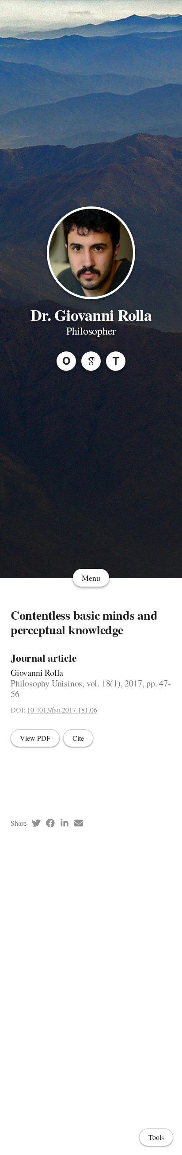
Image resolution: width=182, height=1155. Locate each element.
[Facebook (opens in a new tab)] (50, 823)
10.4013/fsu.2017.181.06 (62, 709)
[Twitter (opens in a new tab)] (36, 823)
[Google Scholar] (91, 361)
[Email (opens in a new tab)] (78, 823)
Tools (156, 1137)
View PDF (35, 738)
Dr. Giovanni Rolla (91, 314)
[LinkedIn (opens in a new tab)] (64, 823)
